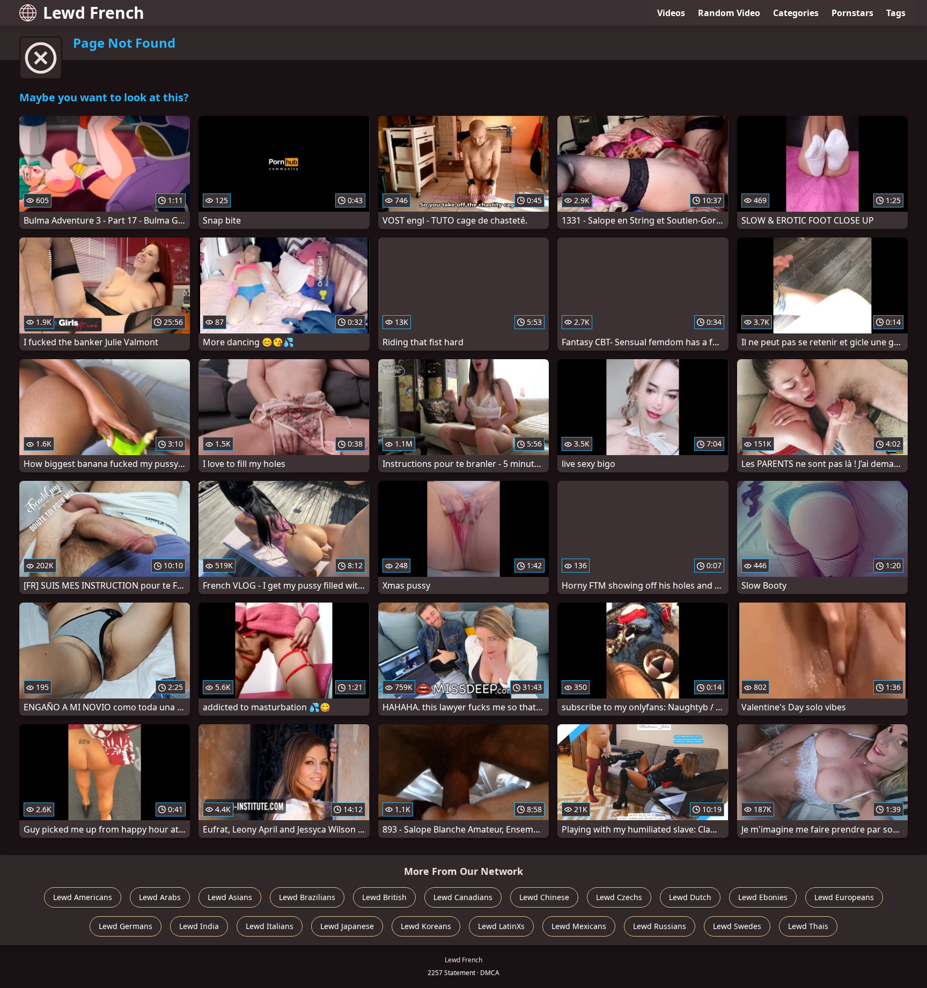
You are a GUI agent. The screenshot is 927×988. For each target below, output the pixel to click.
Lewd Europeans (844, 897)
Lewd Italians (269, 926)
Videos (671, 13)
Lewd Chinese (544, 897)
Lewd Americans (82, 897)
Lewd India (199, 926)
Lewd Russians (659, 926)
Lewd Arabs (160, 897)
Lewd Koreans (426, 926)
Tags (896, 13)
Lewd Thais (808, 926)
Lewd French (93, 13)
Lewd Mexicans (578, 926)
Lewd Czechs (619, 897)
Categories (796, 13)
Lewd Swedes (737, 926)
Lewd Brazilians (307, 897)
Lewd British (384, 897)
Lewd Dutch (690, 897)
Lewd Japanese (347, 926)
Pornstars (852, 13)
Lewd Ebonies (763, 897)
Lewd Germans (125, 926)
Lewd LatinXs (501, 926)
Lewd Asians (230, 897)
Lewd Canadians (462, 897)
